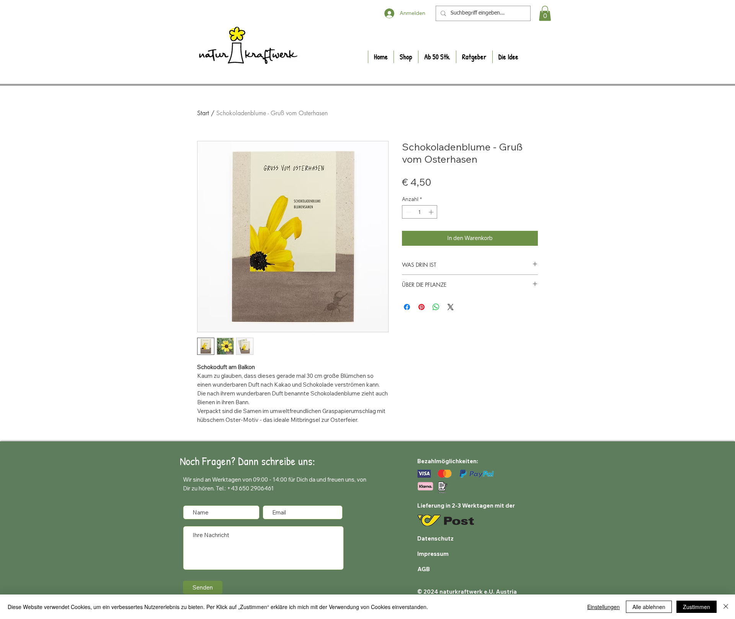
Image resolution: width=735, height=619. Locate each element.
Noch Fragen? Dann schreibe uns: (247, 461)
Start (203, 113)
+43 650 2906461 (250, 488)
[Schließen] (725, 607)
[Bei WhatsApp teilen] (436, 307)
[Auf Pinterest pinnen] (421, 307)
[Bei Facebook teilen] (407, 307)
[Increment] (431, 212)
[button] (545, 13)
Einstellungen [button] (603, 607)
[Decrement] (407, 212)
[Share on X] (450, 307)
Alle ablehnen (648, 607)
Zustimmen (696, 607)
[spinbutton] (419, 212)
